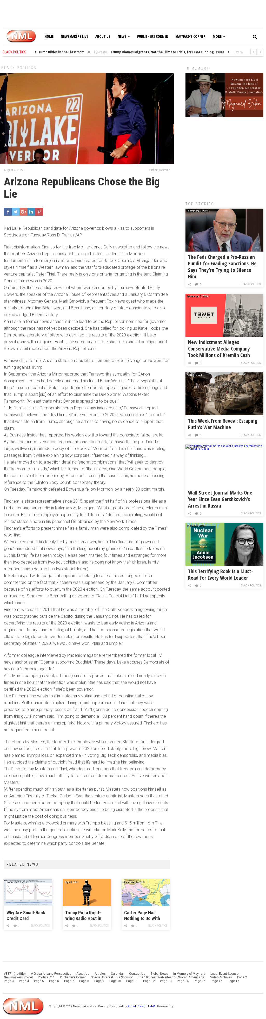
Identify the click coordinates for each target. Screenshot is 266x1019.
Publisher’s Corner (73, 977)
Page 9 (99, 981)
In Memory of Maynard (189, 974)
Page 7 (69, 981)
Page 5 (39, 981)
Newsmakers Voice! (18, 977)
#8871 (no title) (15, 974)
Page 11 (132, 981)
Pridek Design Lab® (142, 1006)
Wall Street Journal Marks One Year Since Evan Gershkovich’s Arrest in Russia (220, 499)
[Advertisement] (224, 156)
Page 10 (115, 981)
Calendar (117, 974)
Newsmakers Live (74, 36)
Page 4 (24, 981)
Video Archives (221, 977)
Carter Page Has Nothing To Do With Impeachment (142, 916)
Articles (100, 974)
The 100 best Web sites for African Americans (171, 977)
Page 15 (199, 981)
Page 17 (233, 981)
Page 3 (9, 981)
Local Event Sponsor (225, 974)
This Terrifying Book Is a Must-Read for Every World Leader (220, 574)
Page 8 (84, 981)
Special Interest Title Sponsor (112, 977)
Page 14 (183, 981)
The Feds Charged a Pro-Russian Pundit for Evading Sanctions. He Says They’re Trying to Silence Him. (222, 266)
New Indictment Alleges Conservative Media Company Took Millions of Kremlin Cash (219, 349)
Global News (159, 974)
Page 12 (149, 981)
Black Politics (19, 68)
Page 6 (54, 981)
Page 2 (242, 977)
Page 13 (166, 981)
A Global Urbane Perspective (51, 974)
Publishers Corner (152, 36)
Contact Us (137, 974)
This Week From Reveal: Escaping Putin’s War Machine (222, 424)
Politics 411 (46, 977)
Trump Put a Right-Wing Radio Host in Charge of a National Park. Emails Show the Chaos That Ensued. (86, 916)
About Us (102, 36)
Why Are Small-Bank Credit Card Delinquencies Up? (25, 916)
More (217, 36)
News (122, 36)
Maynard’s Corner (190, 36)
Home (49, 36)
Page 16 (216, 981)
